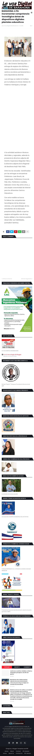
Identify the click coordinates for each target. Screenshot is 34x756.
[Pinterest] (15, 231)
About (12, 751)
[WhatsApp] (19, 231)
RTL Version (26, 751)
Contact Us (19, 753)
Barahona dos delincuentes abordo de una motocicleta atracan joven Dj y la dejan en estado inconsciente (19, 682)
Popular (6, 667)
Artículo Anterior (7, 279)
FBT (27, 748)
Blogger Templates (18, 748)
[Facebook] (8, 231)
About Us (11, 753)
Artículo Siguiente (26, 279)
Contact (18, 751)
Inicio (3, 8)
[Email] (23, 231)
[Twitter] (12, 231)
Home (6, 751)
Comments (27, 667)
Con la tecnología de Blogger (12, 354)
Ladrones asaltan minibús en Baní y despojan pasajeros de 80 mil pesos (21, 672)
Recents (17, 667)
